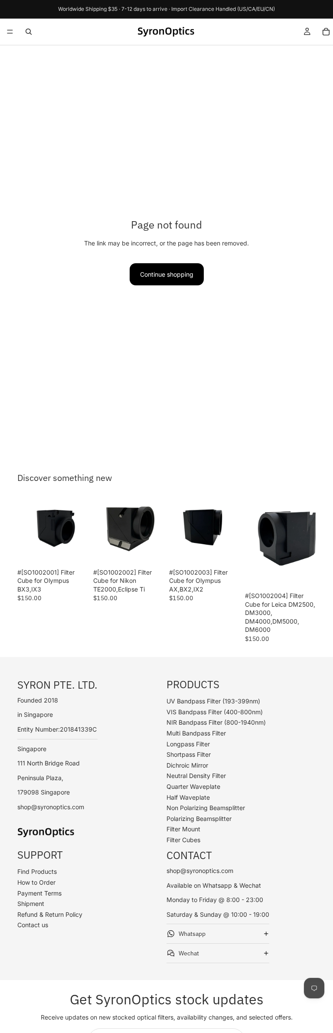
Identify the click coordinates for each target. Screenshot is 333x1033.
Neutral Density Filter (196, 775)
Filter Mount (183, 829)
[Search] (28, 31)
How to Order (36, 882)
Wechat (189, 953)
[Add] (74, 551)
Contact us (32, 924)
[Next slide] (78, 529)
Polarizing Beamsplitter (199, 818)
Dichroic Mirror (187, 765)
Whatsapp (192, 934)
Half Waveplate (188, 797)
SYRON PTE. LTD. (57, 684)
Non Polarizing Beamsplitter (205, 807)
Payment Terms (39, 892)
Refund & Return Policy (49, 914)
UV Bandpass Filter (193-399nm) (213, 701)
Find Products (37, 871)
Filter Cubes (183, 839)
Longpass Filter (188, 744)
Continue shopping (166, 274)
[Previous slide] (26, 529)
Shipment (30, 903)
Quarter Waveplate (193, 786)
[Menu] (10, 32)
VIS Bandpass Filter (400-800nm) (214, 712)
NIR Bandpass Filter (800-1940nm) (216, 722)
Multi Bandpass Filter (196, 733)
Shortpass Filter (188, 754)
